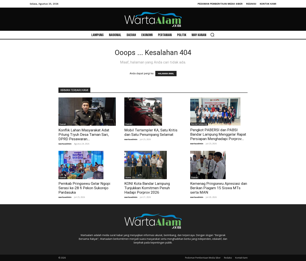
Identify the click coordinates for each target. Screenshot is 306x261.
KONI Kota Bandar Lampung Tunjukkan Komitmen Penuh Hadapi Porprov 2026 (147, 188)
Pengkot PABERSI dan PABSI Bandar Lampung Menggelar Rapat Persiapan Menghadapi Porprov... (218, 134)
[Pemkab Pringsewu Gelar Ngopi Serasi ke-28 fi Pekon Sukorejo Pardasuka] (87, 165)
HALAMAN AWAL (166, 73)
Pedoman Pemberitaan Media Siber (203, 257)
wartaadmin (65, 143)
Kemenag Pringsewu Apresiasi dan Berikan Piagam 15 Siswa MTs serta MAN (218, 188)
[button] (212, 34)
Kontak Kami (241, 257)
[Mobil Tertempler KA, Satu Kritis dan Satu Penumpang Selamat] (153, 111)
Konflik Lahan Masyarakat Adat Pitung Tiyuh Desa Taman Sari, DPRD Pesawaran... (83, 134)
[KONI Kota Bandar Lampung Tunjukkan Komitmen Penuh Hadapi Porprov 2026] (153, 165)
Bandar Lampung (199, 124)
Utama (128, 177)
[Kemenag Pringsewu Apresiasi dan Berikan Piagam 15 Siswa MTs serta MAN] (219, 165)
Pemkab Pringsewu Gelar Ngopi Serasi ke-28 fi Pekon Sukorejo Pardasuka (84, 188)
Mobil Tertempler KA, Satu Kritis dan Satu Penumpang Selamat (150, 132)
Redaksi (228, 257)
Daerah (63, 124)
